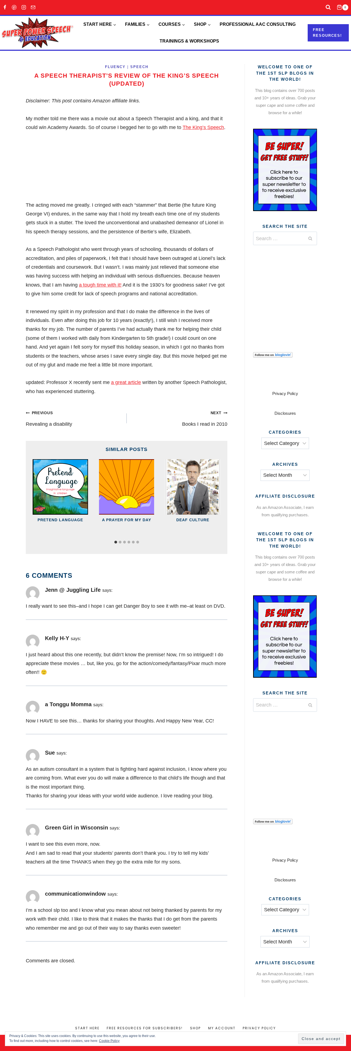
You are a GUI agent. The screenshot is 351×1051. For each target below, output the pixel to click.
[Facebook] (5, 7)
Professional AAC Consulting (258, 24)
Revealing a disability (49, 419)
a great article (126, 382)
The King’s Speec (202, 127)
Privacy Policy (285, 393)
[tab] (115, 542)
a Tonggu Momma (68, 704)
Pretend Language (60, 520)
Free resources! (327, 33)
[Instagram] (24, 7)
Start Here (87, 1028)
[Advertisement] (294, 291)
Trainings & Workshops (189, 41)
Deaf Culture (192, 520)
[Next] (213, 498)
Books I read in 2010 (204, 419)
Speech (139, 67)
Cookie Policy (109, 1041)
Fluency (115, 67)
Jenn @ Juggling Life (73, 590)
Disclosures (285, 413)
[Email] (33, 7)
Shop (195, 1028)
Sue (50, 753)
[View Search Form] (328, 7)
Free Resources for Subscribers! (145, 1028)
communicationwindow (75, 894)
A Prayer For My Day (126, 520)
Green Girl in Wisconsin (76, 828)
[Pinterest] (14, 7)
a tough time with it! (100, 285)
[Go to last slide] (39, 498)
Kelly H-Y (57, 638)
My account (222, 1028)
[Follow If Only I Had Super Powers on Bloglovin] (285, 355)
